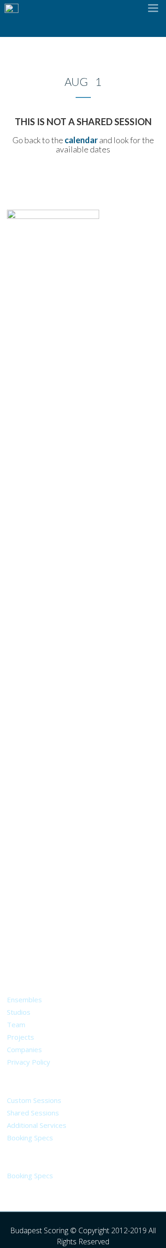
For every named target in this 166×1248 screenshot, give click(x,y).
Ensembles (24, 999)
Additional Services (36, 1125)
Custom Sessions (34, 1100)
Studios (18, 1012)
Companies (24, 1049)
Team (16, 1024)
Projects (20, 1037)
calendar (81, 140)
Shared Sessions (33, 1112)
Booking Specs (30, 1137)
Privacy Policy (28, 1061)
